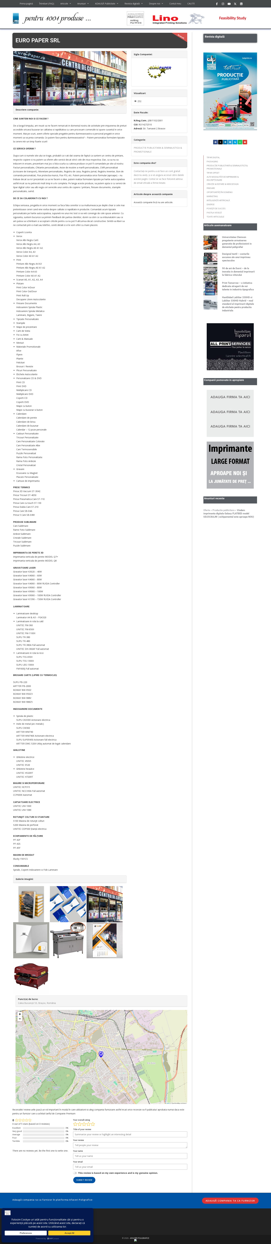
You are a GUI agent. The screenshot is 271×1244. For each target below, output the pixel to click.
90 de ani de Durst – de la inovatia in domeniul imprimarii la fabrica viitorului (238, 271)
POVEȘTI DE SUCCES (216, 208)
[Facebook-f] (216, 3)
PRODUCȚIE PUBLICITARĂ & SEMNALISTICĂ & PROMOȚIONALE (227, 167)
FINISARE (211, 188)
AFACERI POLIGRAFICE (139, 1238)
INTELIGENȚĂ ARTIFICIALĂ (218, 200)
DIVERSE (211, 204)
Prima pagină (26, 3)
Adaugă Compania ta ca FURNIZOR (230, 1200)
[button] (101, 1054)
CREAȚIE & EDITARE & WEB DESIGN (223, 184)
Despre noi (154, 3)
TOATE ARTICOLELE (215, 216)
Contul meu (175, 3)
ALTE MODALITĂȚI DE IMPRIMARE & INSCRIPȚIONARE (223, 178)
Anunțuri (81, 3)
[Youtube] (229, 3)
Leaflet (168, 1103)
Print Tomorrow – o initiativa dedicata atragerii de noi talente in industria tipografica (238, 286)
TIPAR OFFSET (213, 172)
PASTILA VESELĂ (214, 212)
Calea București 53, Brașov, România (37, 1003)
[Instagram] (223, 3)
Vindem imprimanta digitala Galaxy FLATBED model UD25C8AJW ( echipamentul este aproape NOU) (228, 513)
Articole (64, 3)
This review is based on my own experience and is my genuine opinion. (118, 1172)
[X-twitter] (235, 3)
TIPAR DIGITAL (213, 157)
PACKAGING (212, 161)
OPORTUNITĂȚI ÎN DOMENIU (220, 192)
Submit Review (84, 1180)
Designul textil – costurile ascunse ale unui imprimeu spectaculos (236, 257)
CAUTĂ (191, 3)
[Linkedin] (241, 3)
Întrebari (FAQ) (46, 3)
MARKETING (212, 196)
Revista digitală (132, 3)
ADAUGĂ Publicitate (105, 3)
